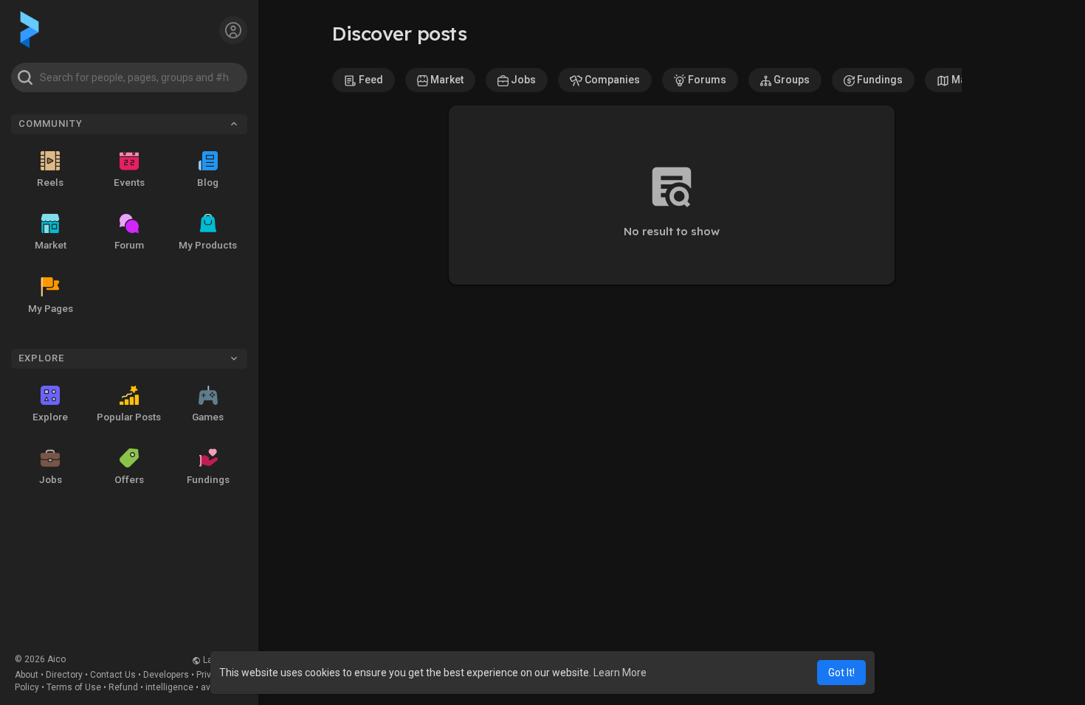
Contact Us (113, 675)
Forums (706, 80)
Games (208, 417)
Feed (369, 80)
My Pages (50, 308)
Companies (611, 80)
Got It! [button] (841, 672)
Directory (64, 675)
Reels (50, 182)
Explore (50, 417)
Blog (207, 182)
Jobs (50, 479)
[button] (129, 77)
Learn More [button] (620, 672)
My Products (208, 245)
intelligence (169, 687)
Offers (129, 479)
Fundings (208, 479)
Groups (790, 80)
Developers (166, 675)
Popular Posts (129, 417)
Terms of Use (73, 687)
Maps (963, 80)
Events (129, 182)
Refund (123, 687)
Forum (129, 245)
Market (50, 245)
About (26, 675)
